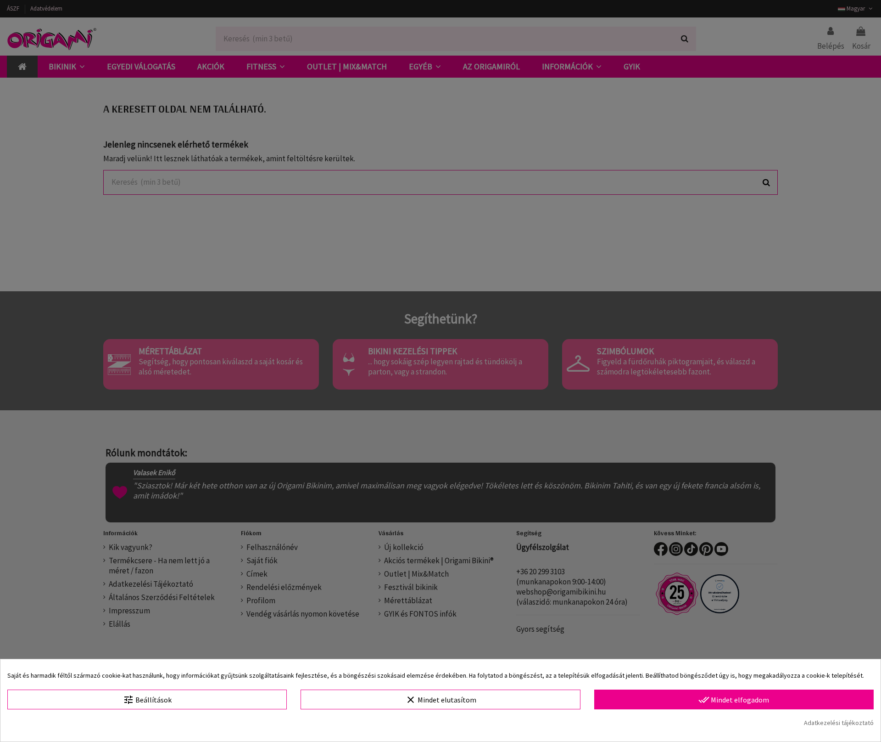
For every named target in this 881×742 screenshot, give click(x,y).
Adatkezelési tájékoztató (839, 723)
